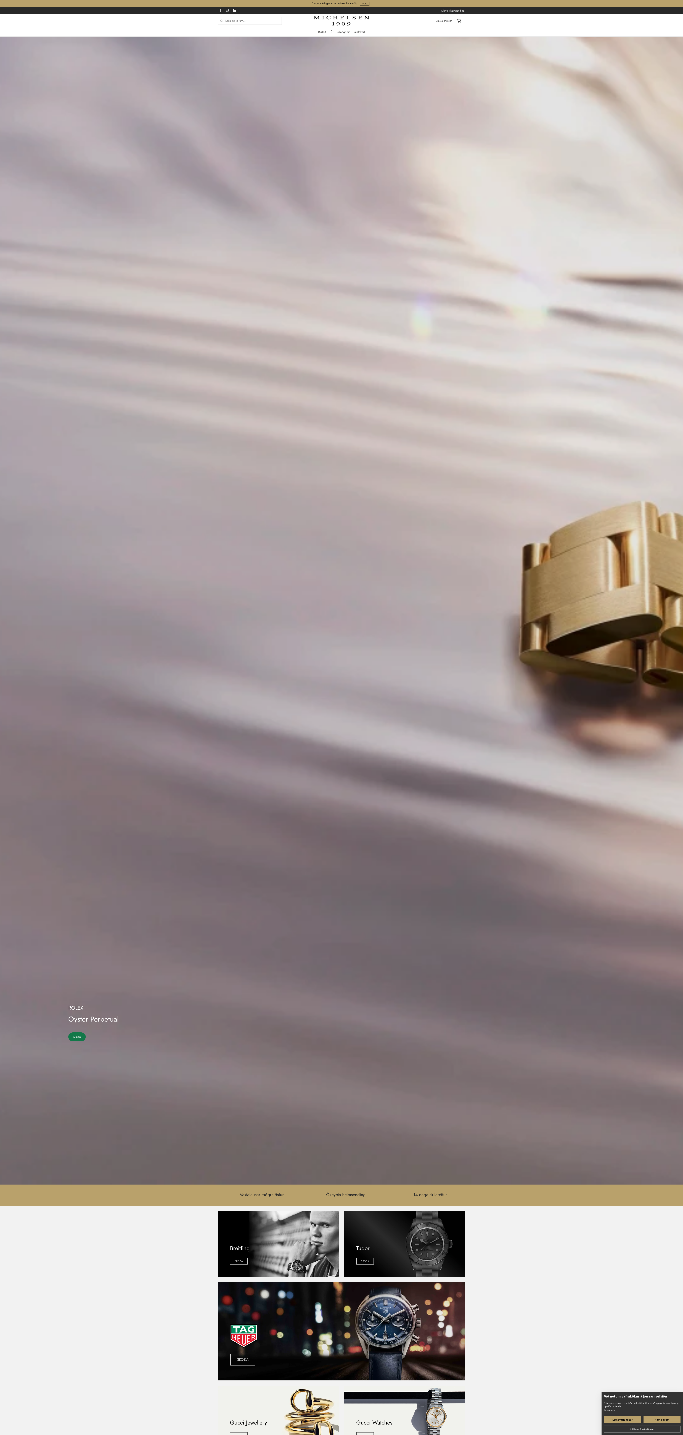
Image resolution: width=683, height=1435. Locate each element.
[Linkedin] (234, 10)
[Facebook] (220, 10)
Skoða (365, 3)
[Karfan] (459, 21)
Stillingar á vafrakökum (642, 1429)
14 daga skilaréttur (430, 1195)
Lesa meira (609, 1410)
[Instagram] (227, 10)
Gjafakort (359, 32)
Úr (332, 32)
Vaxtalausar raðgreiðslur (262, 1195)
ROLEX (322, 32)
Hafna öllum (662, 1419)
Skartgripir (343, 32)
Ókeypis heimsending (346, 1195)
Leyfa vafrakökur (622, 1419)
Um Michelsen (444, 21)
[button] (239, 1261)
